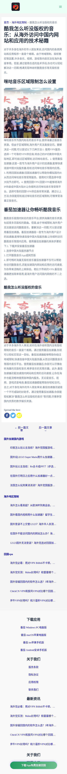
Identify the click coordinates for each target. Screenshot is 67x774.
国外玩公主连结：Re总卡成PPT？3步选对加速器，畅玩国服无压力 (33, 466)
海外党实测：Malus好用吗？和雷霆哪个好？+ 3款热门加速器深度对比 (33, 572)
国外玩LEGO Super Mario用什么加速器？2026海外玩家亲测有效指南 (33, 457)
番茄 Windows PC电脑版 (33, 627)
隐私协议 (33, 674)
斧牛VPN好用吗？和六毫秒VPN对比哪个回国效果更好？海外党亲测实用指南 (33, 600)
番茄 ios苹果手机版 (33, 642)
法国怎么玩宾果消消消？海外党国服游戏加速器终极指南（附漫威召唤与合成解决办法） (33, 485)
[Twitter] (13, 415)
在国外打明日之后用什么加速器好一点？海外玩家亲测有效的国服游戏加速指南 (33, 476)
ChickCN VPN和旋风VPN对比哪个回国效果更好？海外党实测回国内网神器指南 (33, 591)
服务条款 (33, 667)
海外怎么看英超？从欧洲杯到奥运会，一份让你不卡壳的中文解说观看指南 (33, 505)
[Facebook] (7, 415)
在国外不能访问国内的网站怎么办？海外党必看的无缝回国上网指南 (33, 533)
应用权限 (33, 682)
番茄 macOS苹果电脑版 (33, 635)
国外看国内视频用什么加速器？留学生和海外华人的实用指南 (33, 514)
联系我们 (33, 689)
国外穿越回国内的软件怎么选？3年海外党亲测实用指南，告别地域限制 (33, 581)
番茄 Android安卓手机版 (33, 650)
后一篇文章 (45, 429)
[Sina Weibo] (19, 415)
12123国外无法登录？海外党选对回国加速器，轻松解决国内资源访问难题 (33, 543)
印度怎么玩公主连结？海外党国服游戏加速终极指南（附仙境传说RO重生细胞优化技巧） (33, 447)
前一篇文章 (22, 429)
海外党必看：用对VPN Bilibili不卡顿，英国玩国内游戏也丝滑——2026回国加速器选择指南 (33, 563)
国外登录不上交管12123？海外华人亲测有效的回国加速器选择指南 (33, 524)
